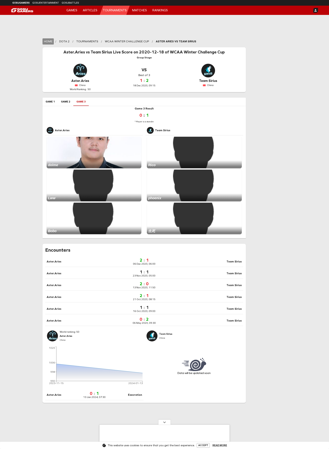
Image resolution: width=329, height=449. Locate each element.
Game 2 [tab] (65, 101)
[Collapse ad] (164, 422)
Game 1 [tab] (50, 101)
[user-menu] (315, 10)
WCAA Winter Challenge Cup (197, 52)
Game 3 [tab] (81, 101)
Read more (219, 445)
